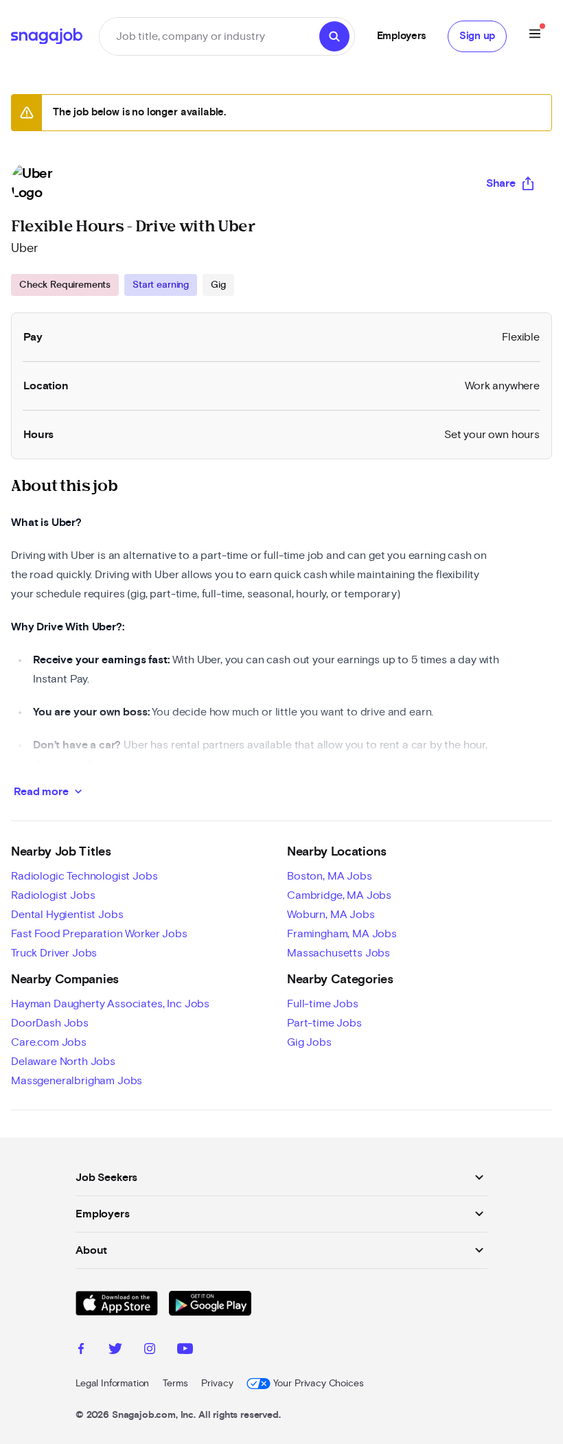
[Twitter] (115, 1350)
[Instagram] (149, 1350)
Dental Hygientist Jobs (67, 914)
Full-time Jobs (322, 1003)
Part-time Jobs (324, 1023)
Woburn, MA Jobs (331, 914)
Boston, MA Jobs (329, 876)
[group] (122, 285)
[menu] (535, 36)
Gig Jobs (309, 1042)
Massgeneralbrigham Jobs (76, 1080)
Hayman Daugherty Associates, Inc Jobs (110, 1003)
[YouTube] (185, 1350)
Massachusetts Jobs (338, 953)
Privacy (217, 1383)
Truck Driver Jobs (54, 953)
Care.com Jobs (49, 1042)
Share (501, 183)
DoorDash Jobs (50, 1023)
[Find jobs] (334, 36)
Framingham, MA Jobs (342, 933)
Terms (175, 1383)
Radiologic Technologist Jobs (84, 876)
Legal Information (112, 1383)
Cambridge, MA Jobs (339, 895)
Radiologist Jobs (53, 895)
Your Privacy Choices (318, 1383)
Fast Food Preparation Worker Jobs (99, 933)
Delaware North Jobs (63, 1061)
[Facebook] (81, 1350)
